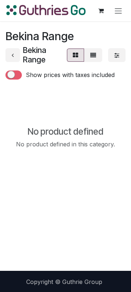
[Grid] (75, 55)
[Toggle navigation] (118, 10)
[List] (93, 55)
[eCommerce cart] (101, 10)
